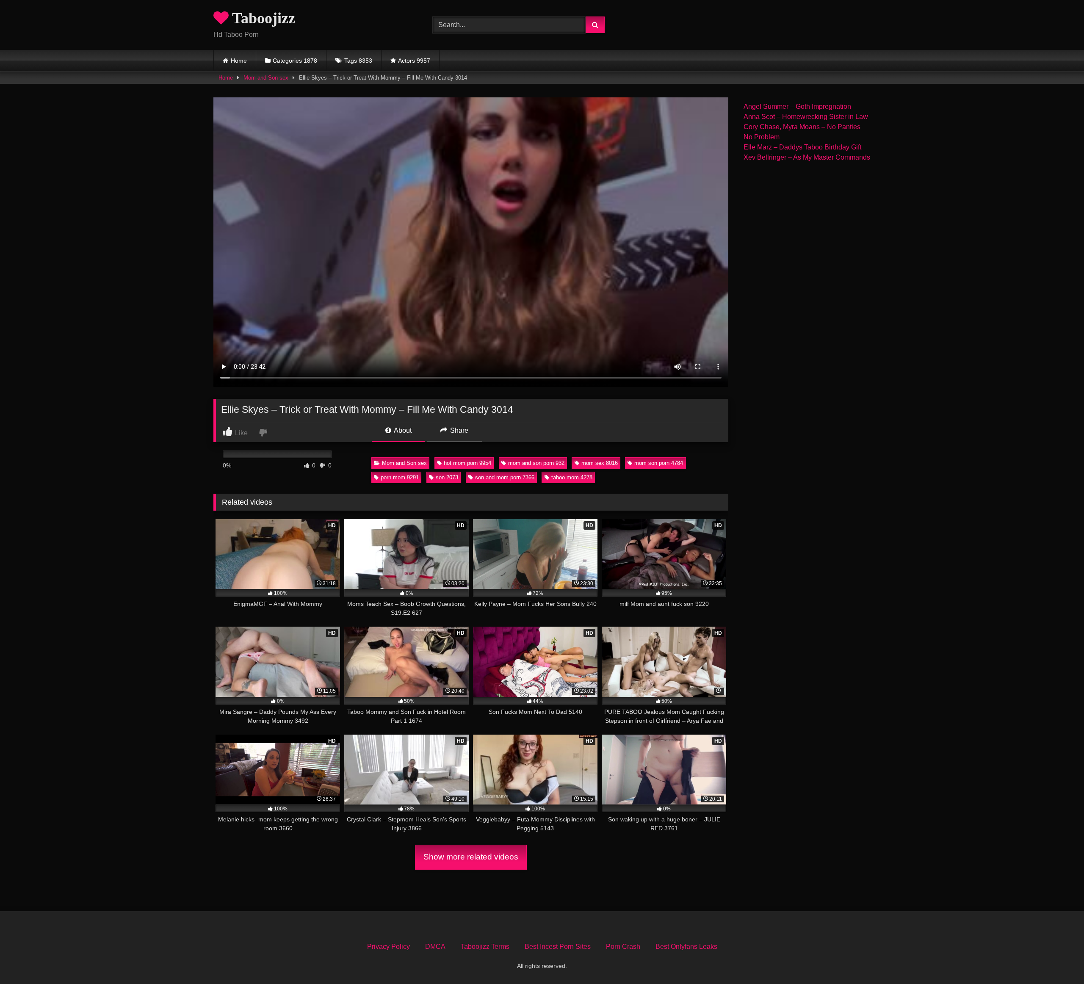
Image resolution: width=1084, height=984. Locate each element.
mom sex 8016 (599, 463)
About (402, 430)
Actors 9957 (414, 60)
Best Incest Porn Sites (558, 946)
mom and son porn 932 (536, 463)
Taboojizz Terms (485, 946)
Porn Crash (623, 946)
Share (458, 430)
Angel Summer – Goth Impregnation (797, 106)
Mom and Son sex (265, 78)
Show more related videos (470, 856)
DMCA (435, 946)
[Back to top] (1057, 959)
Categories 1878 (295, 60)
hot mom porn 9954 (467, 463)
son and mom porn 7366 (504, 477)
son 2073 (447, 477)
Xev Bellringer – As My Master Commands (807, 157)
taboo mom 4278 (571, 477)
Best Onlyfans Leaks (686, 946)
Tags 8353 (358, 60)
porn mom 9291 (400, 477)
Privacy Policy (388, 946)
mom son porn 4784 (658, 463)
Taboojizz (262, 18)
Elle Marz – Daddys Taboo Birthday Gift (802, 147)
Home (239, 60)
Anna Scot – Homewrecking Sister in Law (806, 116)
